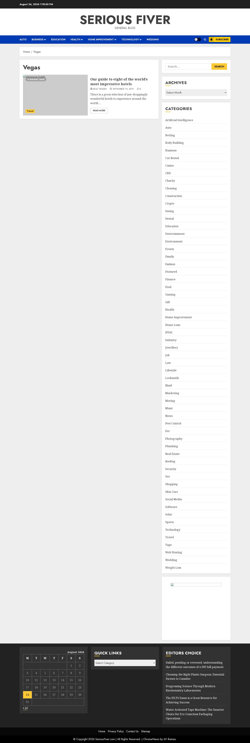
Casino (169, 165)
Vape (168, 545)
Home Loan (172, 325)
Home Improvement (101, 39)
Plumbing (171, 446)
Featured (171, 272)
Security (170, 469)
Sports (169, 522)
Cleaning (171, 188)
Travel (30, 111)
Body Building (174, 143)
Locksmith (172, 378)
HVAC (169, 332)
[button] (205, 39)
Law (168, 363)
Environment (173, 241)
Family (169, 256)
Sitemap (145, 731)
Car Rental (172, 158)
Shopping (171, 484)
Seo (167, 476)
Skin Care (171, 492)
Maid (168, 385)
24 (27, 695)
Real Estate (172, 454)
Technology (130, 39)
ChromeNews (151, 739)
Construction (173, 196)
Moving (170, 401)
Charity (170, 181)
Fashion (170, 264)
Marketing (172, 393)
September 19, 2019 (123, 89)
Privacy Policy (116, 731)
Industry (171, 340)
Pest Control (173, 423)
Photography (173, 439)
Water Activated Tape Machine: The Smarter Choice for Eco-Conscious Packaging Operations (195, 714)
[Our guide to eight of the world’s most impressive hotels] (55, 95)
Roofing (170, 461)
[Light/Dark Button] (197, 39)
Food (168, 287)
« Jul (25, 708)
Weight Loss (173, 567)
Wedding (153, 39)
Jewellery (171, 347)
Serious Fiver (125, 20)
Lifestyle (171, 370)
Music (169, 408)
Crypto (169, 203)
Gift (167, 302)
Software (171, 507)
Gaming (170, 294)
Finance (170, 279)
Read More (99, 110)
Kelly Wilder (100, 89)
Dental (169, 218)
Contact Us (132, 731)
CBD (168, 173)
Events (169, 249)
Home (101, 731)
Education (58, 39)
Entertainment (175, 234)
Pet (167, 431)
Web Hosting (173, 552)
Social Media (173, 499)
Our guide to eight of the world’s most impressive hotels (119, 81)
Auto (23, 39)
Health (75, 39)
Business (37, 39)
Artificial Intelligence (179, 120)
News (169, 416)
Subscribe (222, 39)
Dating (169, 211)
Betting (170, 135)
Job (167, 355)
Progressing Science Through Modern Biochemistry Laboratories (190, 688)
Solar (168, 514)
